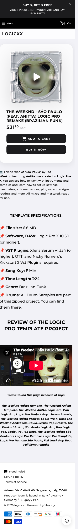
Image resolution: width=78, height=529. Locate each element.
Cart (69, 23)
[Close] (70, 4)
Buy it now (36, 149)
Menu (11, 23)
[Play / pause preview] (36, 77)
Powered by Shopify (41, 505)
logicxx (12, 33)
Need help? (17, 471)
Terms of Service (15, 482)
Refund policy (13, 476)
